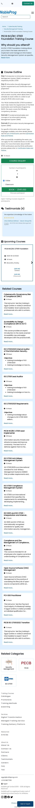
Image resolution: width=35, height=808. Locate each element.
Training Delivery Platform (13, 724)
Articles (4, 735)
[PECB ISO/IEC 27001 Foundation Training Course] (10, 12)
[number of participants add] (17, 177)
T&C (3, 770)
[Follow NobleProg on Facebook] (8, 797)
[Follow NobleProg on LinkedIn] (5, 797)
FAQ (3, 766)
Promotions (6, 700)
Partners (5, 752)
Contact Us (28, 3)
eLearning (5, 707)
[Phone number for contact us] (2, 3)
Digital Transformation (11, 717)
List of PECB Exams (13, 134)
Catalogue (5, 696)
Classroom (9, 184)
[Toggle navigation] (32, 12)
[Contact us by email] (12, 3)
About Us (5, 745)
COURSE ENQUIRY (17, 160)
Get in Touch (25, 804)
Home (4, 26)
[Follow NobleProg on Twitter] (11, 797)
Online (7, 180)
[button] (31, 262)
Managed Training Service (13, 721)
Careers (4, 763)
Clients (4, 756)
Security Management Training (13, 29)
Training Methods (9, 703)
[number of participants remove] (17, 170)
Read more (5, 58)
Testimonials (7, 759)
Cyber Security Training (15, 26)
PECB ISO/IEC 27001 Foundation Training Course (18, 31)
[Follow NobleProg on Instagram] (2, 797)
